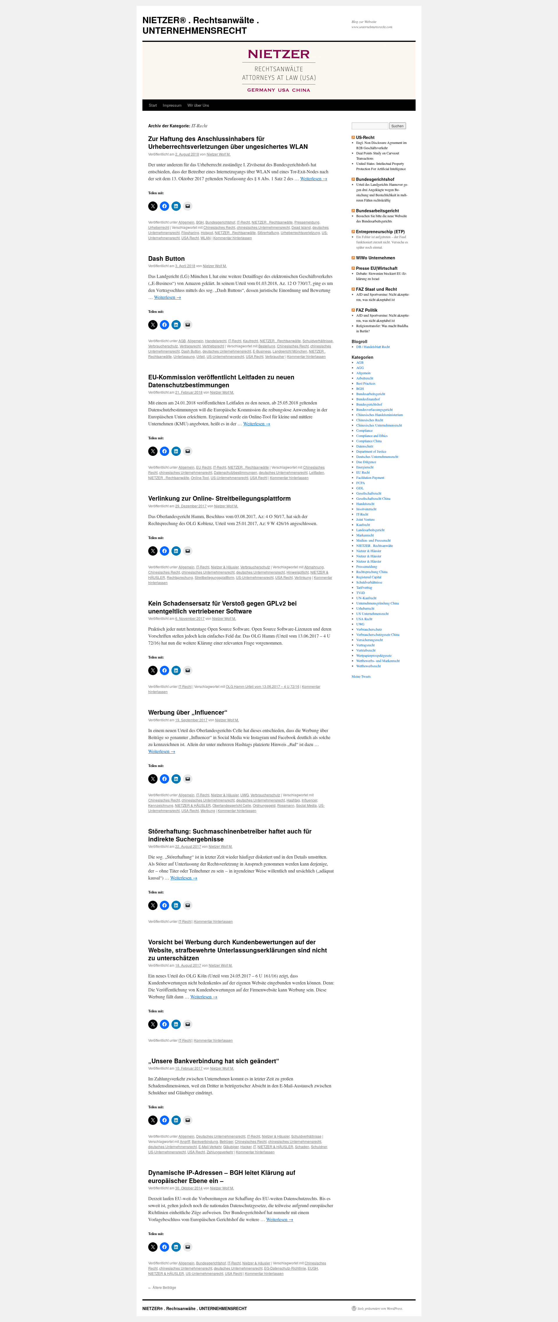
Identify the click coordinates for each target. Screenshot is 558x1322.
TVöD (360, 592)
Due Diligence (366, 461)
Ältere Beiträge (162, 1287)
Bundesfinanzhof (368, 399)
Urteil (200, 356)
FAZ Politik (367, 310)
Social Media (306, 805)
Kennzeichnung (160, 805)
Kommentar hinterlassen (232, 237)
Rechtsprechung (180, 577)
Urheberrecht (158, 227)
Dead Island (301, 227)
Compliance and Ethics (372, 435)
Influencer (309, 800)
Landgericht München (290, 351)
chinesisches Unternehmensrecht (263, 227)
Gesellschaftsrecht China (373, 498)
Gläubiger (231, 1146)
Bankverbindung (205, 1141)
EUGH (313, 1268)
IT (254, 1146)
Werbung (208, 810)
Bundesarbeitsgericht (377, 210)
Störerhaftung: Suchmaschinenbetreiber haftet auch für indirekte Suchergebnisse (230, 835)
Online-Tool (200, 477)
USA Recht (190, 237)
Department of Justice (371, 451)
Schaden (302, 1146)
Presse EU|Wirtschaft (377, 268)
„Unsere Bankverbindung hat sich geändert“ (213, 1060)
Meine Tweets (361, 676)
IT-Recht (243, 222)
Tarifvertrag (364, 587)
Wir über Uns (198, 105)
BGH (200, 222)
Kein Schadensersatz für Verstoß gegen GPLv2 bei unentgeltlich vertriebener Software (222, 607)
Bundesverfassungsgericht (374, 409)
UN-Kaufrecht (366, 597)
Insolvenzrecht (366, 508)
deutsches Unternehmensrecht (227, 351)
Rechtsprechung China (371, 571)
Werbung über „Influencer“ (188, 712)
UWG (244, 794)
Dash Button (166, 258)
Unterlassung (184, 356)
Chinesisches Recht (219, 227)
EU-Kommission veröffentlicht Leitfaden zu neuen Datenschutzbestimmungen (221, 380)
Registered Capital (368, 577)
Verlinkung (302, 577)
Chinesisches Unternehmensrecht (379, 425)
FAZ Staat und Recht (376, 289)
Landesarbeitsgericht (370, 529)
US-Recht (365, 137)
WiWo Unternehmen (375, 258)
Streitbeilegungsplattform (214, 577)
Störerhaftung (268, 232)
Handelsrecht (215, 340)
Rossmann (285, 805)
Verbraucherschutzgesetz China (377, 634)
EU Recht (203, 467)
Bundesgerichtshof (220, 222)
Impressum (172, 105)
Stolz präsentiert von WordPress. (380, 1308)
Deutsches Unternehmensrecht (220, 1136)
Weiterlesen (313, 178)
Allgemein (186, 222)
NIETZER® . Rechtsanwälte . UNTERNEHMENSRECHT (200, 24)
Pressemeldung (306, 222)
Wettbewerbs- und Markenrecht (378, 660)
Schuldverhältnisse (318, 340)
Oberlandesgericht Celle (231, 805)
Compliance (364, 430)
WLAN (206, 237)
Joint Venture (365, 519)
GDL (360, 488)
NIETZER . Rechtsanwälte (272, 222)
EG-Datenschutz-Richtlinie (285, 1268)
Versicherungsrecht (369, 639)
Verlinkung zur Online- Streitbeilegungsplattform (219, 498)
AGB (182, 340)
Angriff (185, 1141)
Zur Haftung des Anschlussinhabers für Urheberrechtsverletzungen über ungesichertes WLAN (228, 142)
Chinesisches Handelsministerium (379, 414)
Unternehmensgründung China (377, 603)
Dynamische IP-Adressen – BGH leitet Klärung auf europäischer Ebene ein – (221, 1176)
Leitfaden (316, 472)
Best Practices (365, 383)
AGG (360, 367)
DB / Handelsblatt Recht (373, 346)
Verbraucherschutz (163, 345)
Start (153, 105)
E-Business (262, 351)
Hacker (245, 1146)
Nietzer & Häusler (225, 566)
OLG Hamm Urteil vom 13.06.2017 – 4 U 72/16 (262, 686)
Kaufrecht (250, 340)
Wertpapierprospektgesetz (373, 655)
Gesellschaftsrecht (368, 493)
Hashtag (293, 800)
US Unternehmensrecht (372, 613)
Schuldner (319, 1146)
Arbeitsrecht (364, 378)
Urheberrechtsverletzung (300, 232)
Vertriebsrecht (213, 345)
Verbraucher (275, 356)
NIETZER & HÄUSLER (193, 805)
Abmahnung (314, 566)
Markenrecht (365, 535)
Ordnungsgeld (264, 805)
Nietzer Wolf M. (218, 153)
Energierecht (364, 467)
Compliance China (369, 440)
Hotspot (207, 232)
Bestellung (266, 345)
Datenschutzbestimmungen (235, 472)
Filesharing (190, 232)
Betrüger (226, 1141)
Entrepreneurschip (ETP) (380, 231)
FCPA (360, 482)
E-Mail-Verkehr (209, 1146)
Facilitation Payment (370, 477)
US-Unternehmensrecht (225, 356)
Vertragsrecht (190, 345)
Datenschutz (364, 446)
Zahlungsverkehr (220, 1151)
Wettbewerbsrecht (368, 665)
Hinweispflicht (298, 572)
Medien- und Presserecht (373, 540)
